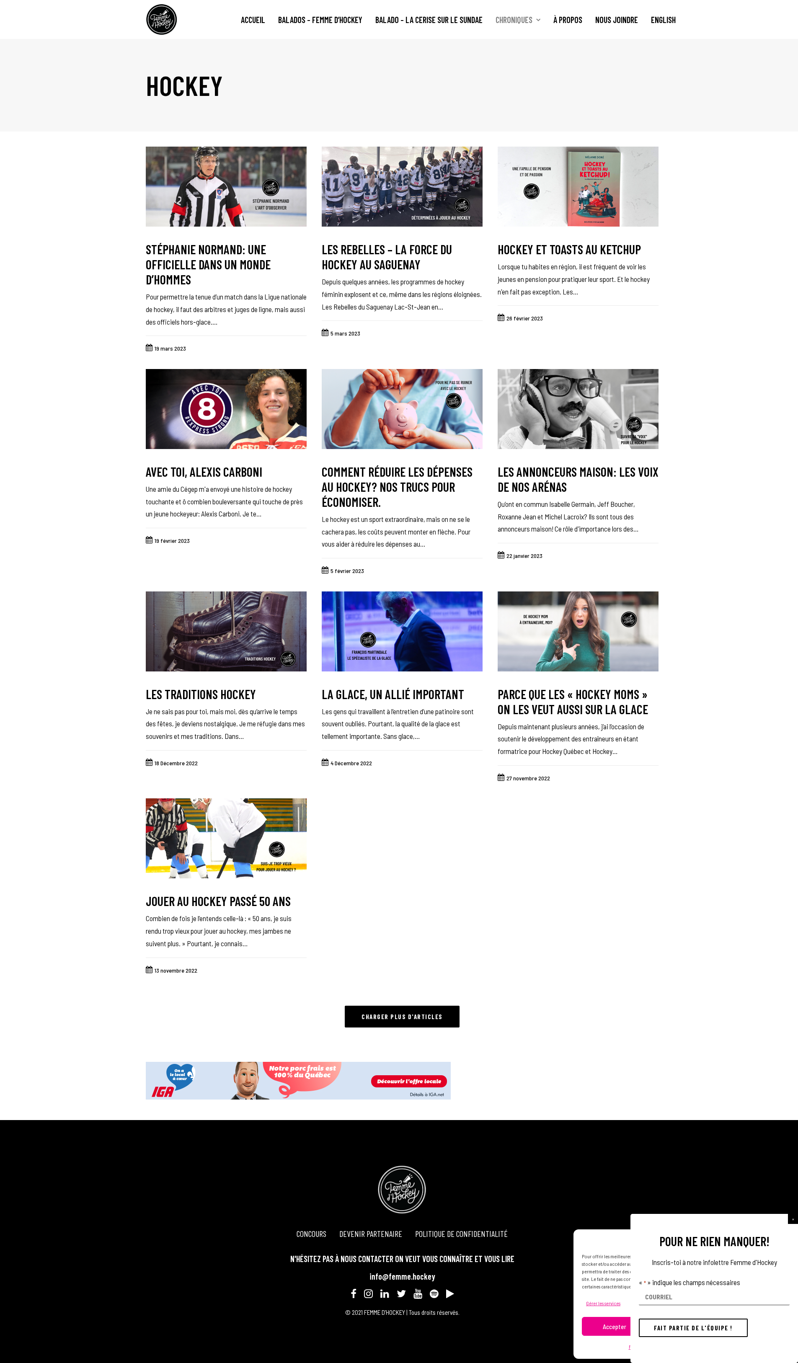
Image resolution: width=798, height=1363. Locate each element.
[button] (793, 1219)
